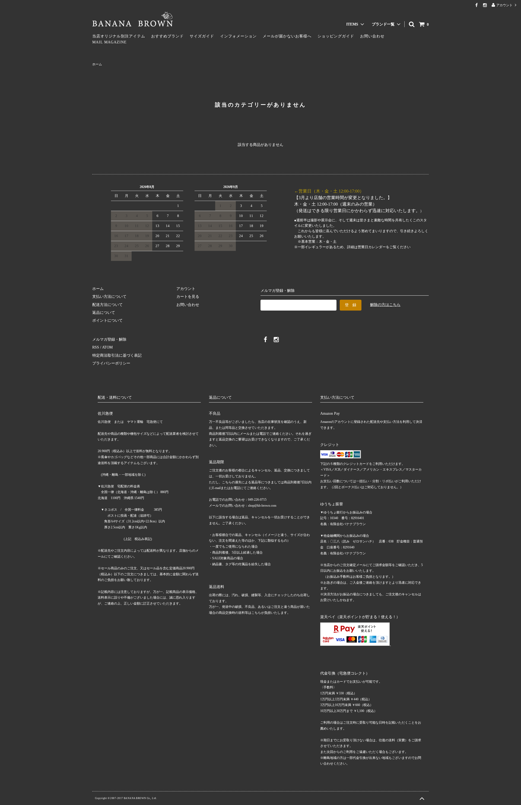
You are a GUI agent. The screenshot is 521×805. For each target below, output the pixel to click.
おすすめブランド (167, 36)
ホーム (97, 64)
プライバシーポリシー (111, 363)
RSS (95, 347)
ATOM (107, 347)
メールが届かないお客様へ (287, 36)
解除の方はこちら (385, 305)
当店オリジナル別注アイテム (118, 36)
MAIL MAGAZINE (109, 42)
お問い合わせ (372, 36)
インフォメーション (238, 36)
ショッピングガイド (335, 36)
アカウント (504, 5)
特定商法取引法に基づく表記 (117, 355)
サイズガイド (202, 36)
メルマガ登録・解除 (109, 339)
